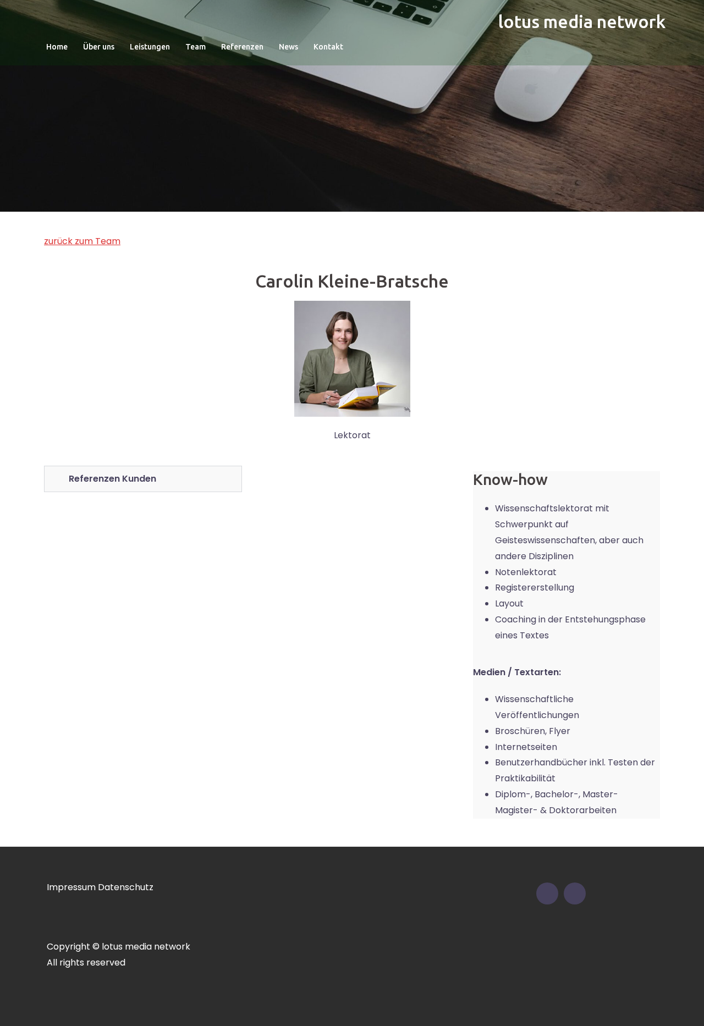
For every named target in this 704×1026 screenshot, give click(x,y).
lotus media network (582, 21)
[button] (143, 479)
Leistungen (150, 46)
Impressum (71, 887)
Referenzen (242, 46)
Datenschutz (125, 887)
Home (57, 46)
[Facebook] (547, 893)
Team (195, 46)
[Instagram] (575, 893)
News (288, 46)
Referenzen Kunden (112, 478)
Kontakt (328, 46)
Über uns (98, 46)
